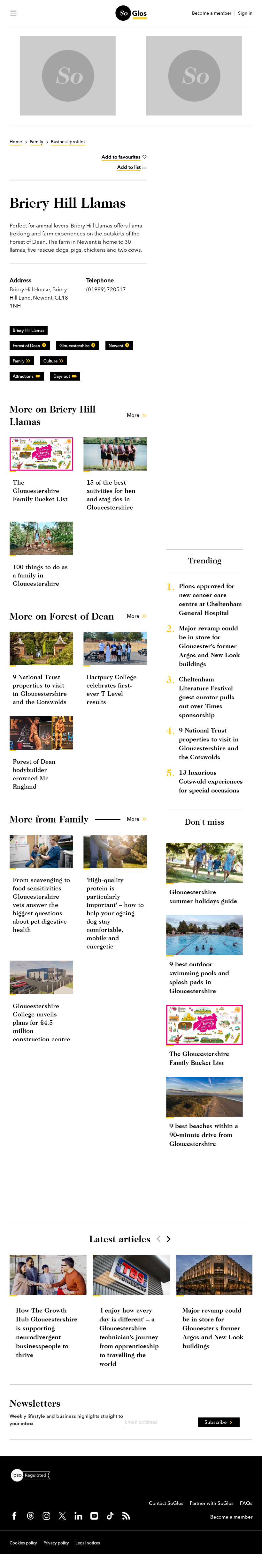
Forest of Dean (26, 345)
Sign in (245, 13)
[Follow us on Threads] (30, 1516)
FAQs (246, 1503)
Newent (116, 345)
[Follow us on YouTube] (94, 1516)
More (133, 415)
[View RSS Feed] (126, 1516)
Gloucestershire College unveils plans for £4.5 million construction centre (41, 1022)
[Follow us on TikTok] (110, 1516)
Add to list (129, 167)
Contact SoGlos (166, 1503)
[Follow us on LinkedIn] (78, 1516)
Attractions (23, 376)
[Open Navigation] (13, 13)
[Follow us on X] (62, 1516)
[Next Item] (168, 1239)
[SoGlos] (131, 13)
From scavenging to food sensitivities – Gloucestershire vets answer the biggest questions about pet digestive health (41, 904)
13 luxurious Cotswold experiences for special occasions (211, 781)
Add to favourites (121, 157)
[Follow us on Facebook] (14, 1516)
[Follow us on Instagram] (46, 1516)
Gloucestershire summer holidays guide (203, 896)
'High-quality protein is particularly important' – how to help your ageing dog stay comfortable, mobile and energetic (115, 913)
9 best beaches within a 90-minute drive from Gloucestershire (203, 1134)
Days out (61, 376)
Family (18, 360)
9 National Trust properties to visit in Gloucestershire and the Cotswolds (209, 743)
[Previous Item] (158, 1239)
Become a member (211, 13)
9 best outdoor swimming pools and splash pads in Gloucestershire (199, 977)
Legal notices (87, 1542)
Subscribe (215, 1422)
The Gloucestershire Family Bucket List (40, 490)
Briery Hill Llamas (28, 330)
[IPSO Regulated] (33, 1474)
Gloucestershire (74, 345)
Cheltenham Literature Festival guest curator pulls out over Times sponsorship (206, 696)
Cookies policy (23, 1542)
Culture (50, 360)
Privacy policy (56, 1542)
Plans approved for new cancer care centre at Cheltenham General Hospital (210, 599)
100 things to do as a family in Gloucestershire (40, 575)
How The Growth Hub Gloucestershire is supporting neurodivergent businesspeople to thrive (46, 1332)
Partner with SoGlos (212, 1503)
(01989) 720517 (106, 289)
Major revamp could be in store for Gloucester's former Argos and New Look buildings (209, 645)
